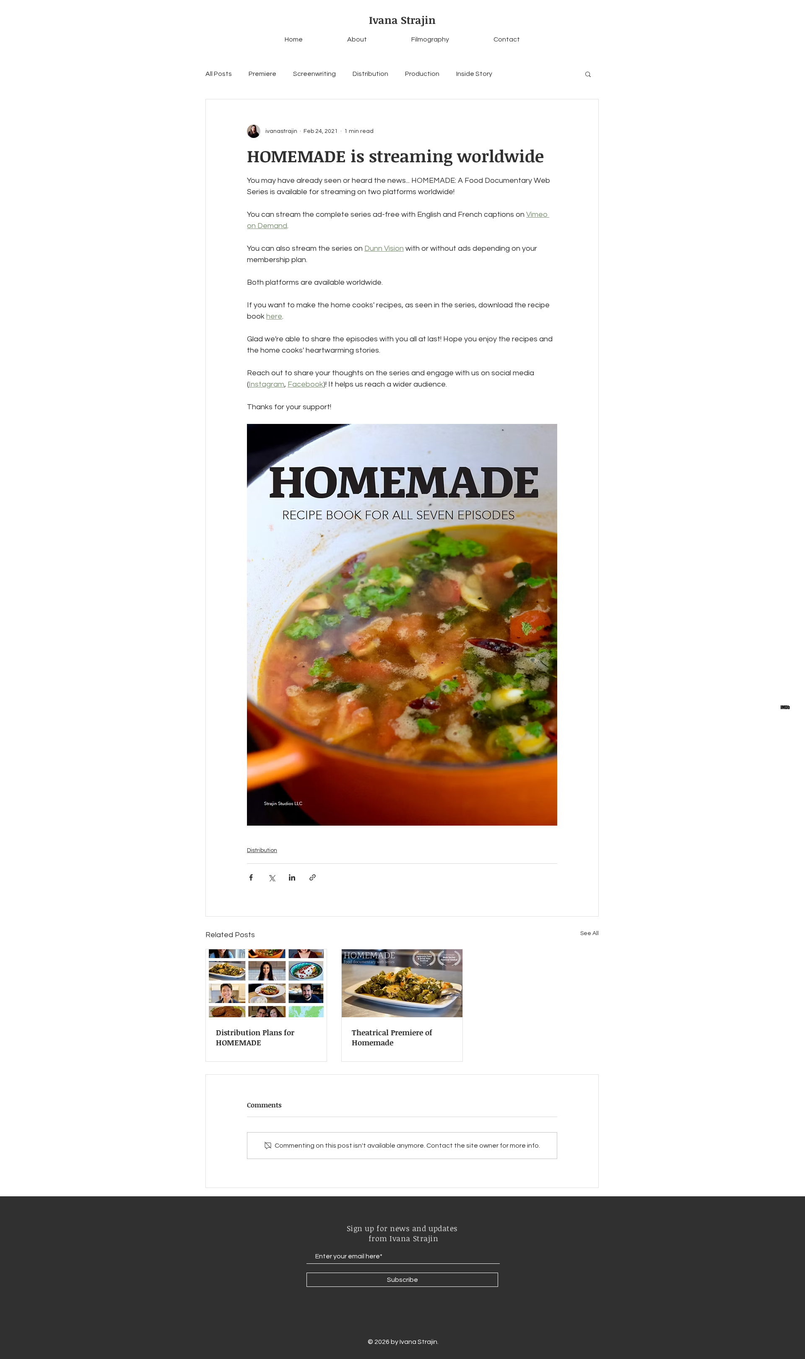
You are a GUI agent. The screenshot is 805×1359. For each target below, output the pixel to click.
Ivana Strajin (402, 20)
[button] (588, 73)
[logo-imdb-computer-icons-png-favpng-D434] (785, 707)
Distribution (370, 73)
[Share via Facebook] (251, 877)
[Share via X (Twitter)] (271, 877)
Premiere (262, 73)
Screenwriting (314, 73)
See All (589, 933)
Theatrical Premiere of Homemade (392, 1037)
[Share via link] (313, 877)
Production (422, 73)
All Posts (218, 73)
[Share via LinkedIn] (292, 877)
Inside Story (474, 73)
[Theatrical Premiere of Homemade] (402, 983)
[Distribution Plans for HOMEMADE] (266, 983)
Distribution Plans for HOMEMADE (255, 1037)
